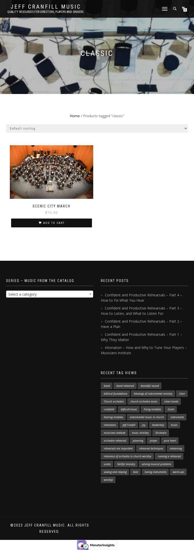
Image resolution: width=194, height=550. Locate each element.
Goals (171, 409)
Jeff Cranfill (129, 425)
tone (135, 472)
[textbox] (49, 294)
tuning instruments (155, 472)
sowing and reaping (115, 472)
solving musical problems (156, 464)
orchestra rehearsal (115, 440)
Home (75, 115)
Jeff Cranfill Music (46, 7)
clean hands (171, 401)
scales (107, 464)
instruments (177, 417)
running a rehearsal (169, 456)
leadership (158, 425)
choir (182, 393)
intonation (110, 425)
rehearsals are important (118, 448)
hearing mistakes (113, 417)
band (107, 386)
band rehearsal (125, 386)
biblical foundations (115, 393)
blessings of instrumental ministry (153, 393)
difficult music (129, 409)
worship (108, 480)
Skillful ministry (126, 464)
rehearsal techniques (151, 448)
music (174, 425)
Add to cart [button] (54, 223)
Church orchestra (114, 401)
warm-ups (178, 472)
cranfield (109, 409)
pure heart (170, 440)
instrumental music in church (147, 417)
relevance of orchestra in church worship (127, 456)
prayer (153, 440)
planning (138, 440)
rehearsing (176, 448)
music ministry (140, 433)
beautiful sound (150, 386)
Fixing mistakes (152, 409)
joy (144, 425)
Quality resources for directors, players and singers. (45, 12)
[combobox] (49, 294)
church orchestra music (144, 401)
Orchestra (160, 433)
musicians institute (114, 433)
